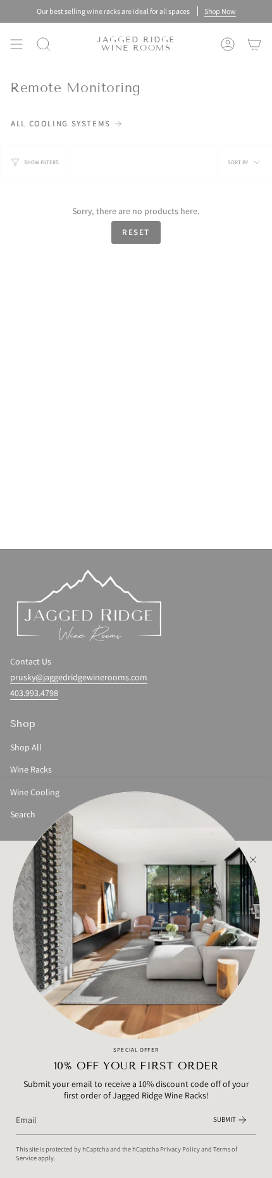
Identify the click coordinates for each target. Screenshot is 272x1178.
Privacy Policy (180, 1149)
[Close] (253, 859)
